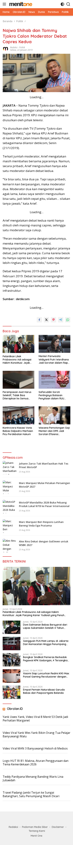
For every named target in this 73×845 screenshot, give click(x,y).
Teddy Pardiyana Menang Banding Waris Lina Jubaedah (33, 778)
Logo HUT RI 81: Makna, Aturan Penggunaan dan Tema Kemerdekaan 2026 (35, 762)
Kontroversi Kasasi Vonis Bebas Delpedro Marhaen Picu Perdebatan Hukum (18, 431)
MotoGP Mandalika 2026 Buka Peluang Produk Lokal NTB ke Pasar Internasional (44, 504)
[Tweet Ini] (46, 319)
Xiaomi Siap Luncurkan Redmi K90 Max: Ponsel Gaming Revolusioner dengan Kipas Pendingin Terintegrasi (46, 675)
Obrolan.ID (15, 709)
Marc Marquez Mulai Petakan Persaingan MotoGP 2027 (44, 484)
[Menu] (5, 4)
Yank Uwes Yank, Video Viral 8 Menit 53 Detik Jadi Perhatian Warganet (35, 719)
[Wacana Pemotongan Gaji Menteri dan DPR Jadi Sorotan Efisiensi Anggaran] (54, 415)
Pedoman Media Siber (35, 827)
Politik (22, 47)
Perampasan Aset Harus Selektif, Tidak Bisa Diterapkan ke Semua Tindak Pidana (17, 395)
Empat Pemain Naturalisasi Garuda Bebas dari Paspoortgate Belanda (44, 691)
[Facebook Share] (39, 319)
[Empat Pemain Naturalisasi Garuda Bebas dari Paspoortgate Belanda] (11, 692)
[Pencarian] (68, 4)
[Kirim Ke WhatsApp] (67, 319)
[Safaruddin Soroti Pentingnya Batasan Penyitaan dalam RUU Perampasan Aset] (54, 380)
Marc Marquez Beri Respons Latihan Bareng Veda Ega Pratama (41, 523)
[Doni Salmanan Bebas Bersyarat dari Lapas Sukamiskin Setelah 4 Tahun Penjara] (11, 627)
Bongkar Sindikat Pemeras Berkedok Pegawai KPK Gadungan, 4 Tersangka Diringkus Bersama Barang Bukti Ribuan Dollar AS (45, 659)
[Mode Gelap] (62, 4)
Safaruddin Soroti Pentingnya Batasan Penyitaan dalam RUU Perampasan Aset (51, 395)
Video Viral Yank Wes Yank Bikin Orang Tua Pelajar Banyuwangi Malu (36, 734)
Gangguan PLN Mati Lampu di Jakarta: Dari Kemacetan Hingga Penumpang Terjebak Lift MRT (46, 642)
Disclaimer (58, 827)
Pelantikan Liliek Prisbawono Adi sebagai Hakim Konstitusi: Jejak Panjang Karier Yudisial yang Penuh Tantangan (17, 360)
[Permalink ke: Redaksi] (5, 48)
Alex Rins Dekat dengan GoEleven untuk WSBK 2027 (43, 543)
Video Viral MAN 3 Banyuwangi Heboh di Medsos (35, 748)
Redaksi (13, 47)
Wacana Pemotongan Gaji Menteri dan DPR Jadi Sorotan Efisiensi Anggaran (54, 431)
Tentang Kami (37, 831)
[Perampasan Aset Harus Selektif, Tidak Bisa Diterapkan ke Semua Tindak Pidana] (18, 380)
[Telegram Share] (60, 319)
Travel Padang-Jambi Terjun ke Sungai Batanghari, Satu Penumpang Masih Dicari (31, 794)
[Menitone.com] (20, 4)
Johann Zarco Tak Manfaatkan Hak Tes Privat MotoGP (43, 465)
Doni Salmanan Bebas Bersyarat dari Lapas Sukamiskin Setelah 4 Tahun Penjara (45, 626)
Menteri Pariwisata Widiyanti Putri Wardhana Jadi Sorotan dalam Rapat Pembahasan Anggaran (54, 359)
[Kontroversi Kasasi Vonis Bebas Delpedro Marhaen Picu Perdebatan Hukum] (18, 415)
